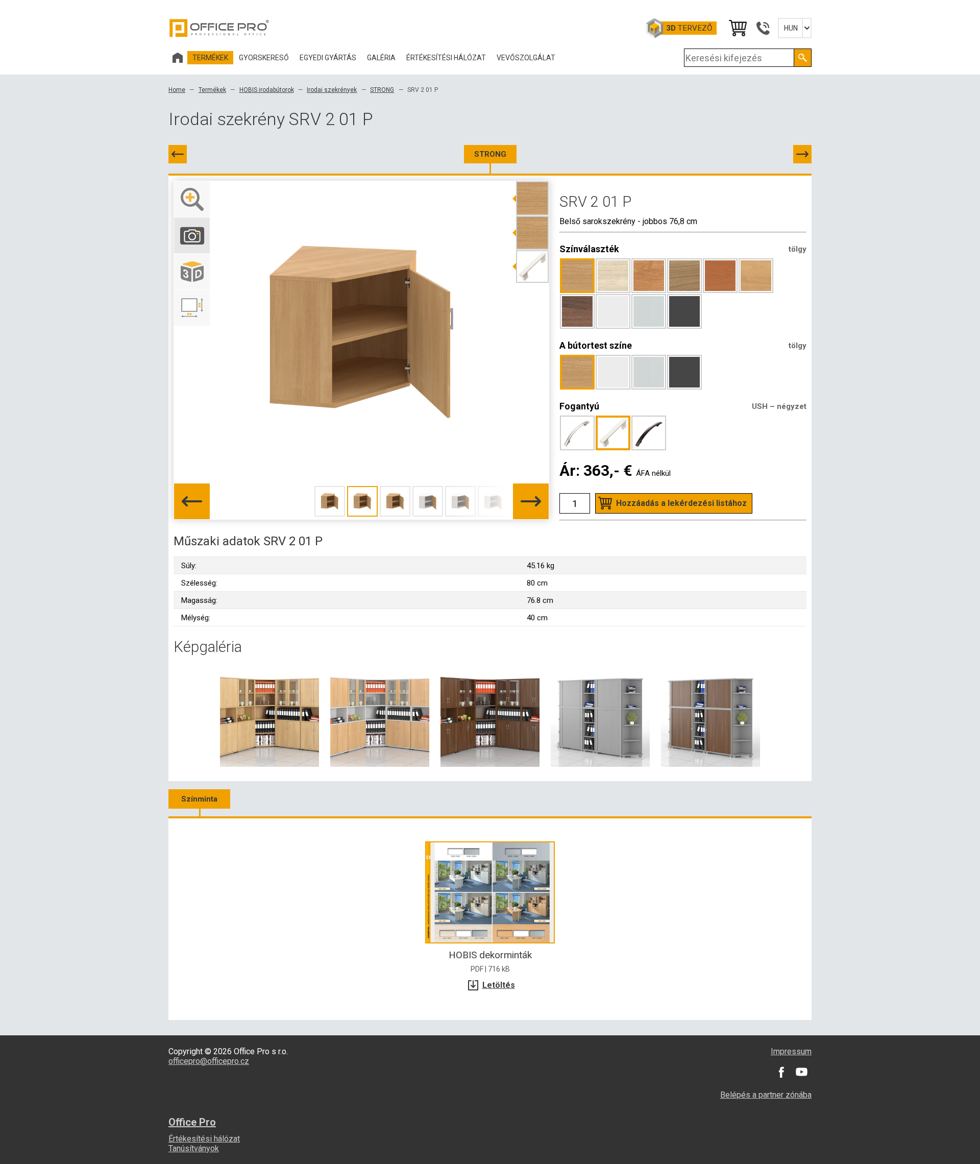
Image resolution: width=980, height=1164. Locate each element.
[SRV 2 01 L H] (177, 154)
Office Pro (219, 28)
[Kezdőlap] (177, 57)
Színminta (199, 799)
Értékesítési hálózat (204, 1139)
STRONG (382, 89)
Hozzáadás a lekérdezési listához (681, 503)
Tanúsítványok (193, 1148)
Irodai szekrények (332, 89)
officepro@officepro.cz (208, 1061)
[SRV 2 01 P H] (802, 154)
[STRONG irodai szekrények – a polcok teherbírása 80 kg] (269, 716)
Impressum (791, 1051)
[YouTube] (801, 1072)
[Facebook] (781, 1072)
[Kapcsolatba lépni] (762, 28)
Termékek (212, 89)
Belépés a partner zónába (766, 1095)
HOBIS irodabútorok (266, 89)
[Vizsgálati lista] (737, 28)
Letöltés (498, 985)
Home (176, 89)
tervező (689, 28)
